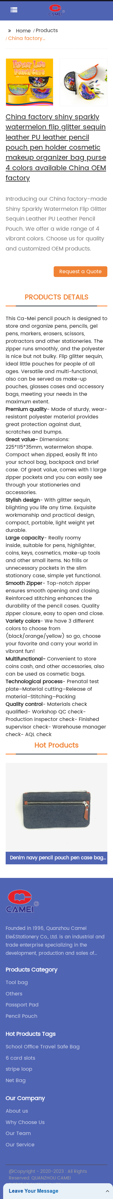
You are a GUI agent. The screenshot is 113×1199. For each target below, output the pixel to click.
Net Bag (16, 1080)
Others (14, 994)
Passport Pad (22, 1005)
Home (23, 31)
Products (47, 30)
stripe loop (19, 1069)
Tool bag (17, 982)
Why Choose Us (25, 1122)
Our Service (20, 1145)
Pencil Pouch (21, 1016)
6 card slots (20, 1058)
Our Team (18, 1133)
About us (17, 1111)
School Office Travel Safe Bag (43, 1047)
